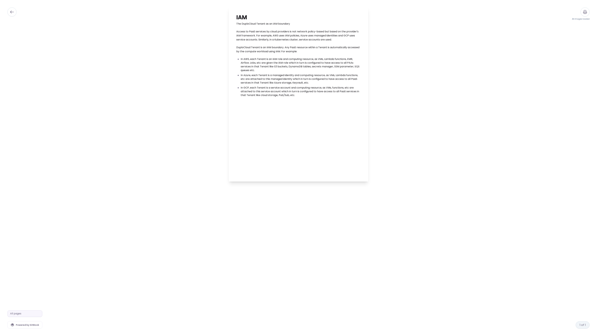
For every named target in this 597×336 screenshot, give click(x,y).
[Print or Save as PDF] (585, 11)
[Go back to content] (11, 11)
